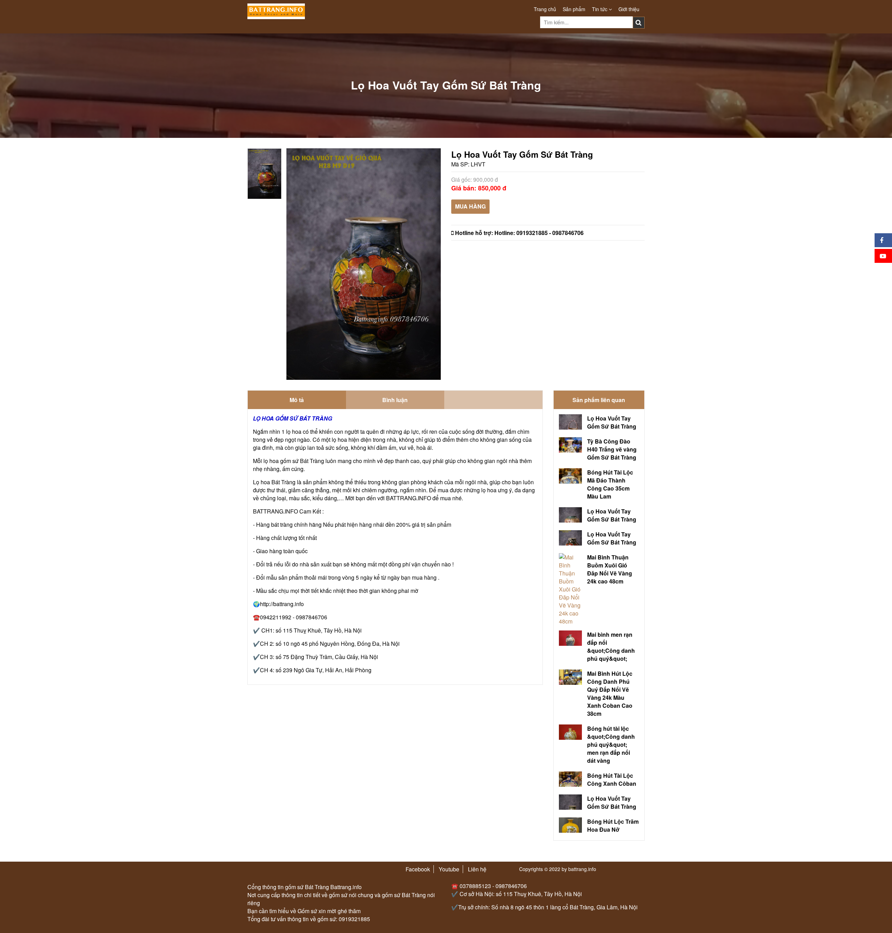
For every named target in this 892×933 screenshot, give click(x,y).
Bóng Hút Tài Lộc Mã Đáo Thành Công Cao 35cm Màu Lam (610, 484)
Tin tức (600, 9)
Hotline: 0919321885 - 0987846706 (539, 233)
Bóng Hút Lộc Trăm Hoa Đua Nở (613, 825)
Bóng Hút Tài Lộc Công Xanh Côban (611, 779)
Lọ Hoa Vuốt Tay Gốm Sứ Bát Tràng (611, 422)
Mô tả (297, 400)
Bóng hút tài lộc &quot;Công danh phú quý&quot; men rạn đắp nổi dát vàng (611, 744)
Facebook (418, 869)
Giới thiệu (628, 9)
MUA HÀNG (470, 206)
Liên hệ (477, 869)
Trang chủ (545, 9)
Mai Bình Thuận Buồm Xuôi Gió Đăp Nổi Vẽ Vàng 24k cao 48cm (609, 569)
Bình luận (395, 400)
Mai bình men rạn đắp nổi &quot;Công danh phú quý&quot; (611, 646)
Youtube (449, 869)
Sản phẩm (574, 9)
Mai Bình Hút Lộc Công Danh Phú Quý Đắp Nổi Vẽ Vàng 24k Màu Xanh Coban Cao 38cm (609, 693)
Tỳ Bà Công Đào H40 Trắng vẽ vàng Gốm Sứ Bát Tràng (612, 449)
